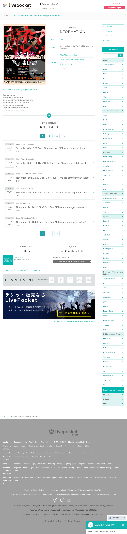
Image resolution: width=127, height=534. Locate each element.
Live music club (22, 270)
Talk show (106, 175)
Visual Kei (106, 102)
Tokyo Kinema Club (70, 55)
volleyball (106, 235)
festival (105, 348)
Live (104, 180)
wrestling (106, 240)
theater (105, 120)
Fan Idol (106, 152)
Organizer (109, 41)
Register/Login (114, 8)
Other (105, 106)
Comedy (106, 134)
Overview (109, 27)
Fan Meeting (107, 157)
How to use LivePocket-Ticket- (61, 490)
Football (106, 226)
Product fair (107, 339)
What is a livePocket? (50, 4)
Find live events (48, 8)
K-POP (105, 92)
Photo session (108, 171)
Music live (107, 395)
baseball (106, 221)
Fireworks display (109, 352)
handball (106, 258)
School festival (108, 376)
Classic (105, 97)
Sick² (61, 40)
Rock (105, 69)
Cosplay (106, 325)
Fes (104, 78)
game (105, 302)
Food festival (107, 366)
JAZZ (105, 88)
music (105, 60)
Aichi (61, 64)
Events (106, 399)
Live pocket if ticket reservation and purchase (17, 5)
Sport (105, 217)
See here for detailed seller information (72, 261)
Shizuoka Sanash (69, 64)
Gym (104, 283)
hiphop (105, 83)
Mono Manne (107, 138)
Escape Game (108, 311)
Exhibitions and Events (112, 334)
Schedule (109, 31)
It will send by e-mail (88, 280)
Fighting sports (108, 249)
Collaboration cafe (109, 198)
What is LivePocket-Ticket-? (34, 490)
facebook (61, 280)
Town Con (106, 357)
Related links (110, 36)
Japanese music (108, 65)
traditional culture (109, 129)
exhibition (106, 166)
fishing (105, 306)
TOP (4, 416)
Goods (105, 184)
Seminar (106, 362)
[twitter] (56, 500)
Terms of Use (47, 494)
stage (105, 115)
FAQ (115, 494)
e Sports (106, 253)
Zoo (104, 288)
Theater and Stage (110, 111)
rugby (105, 230)
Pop (104, 74)
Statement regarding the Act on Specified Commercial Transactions (83, 494)
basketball (106, 263)
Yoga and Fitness (109, 279)
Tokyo (62, 55)
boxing (105, 244)
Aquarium (106, 292)
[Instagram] (70, 500)
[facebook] (63, 500)
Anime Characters (110, 194)
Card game (107, 297)
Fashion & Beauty (109, 320)
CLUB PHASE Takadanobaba (74, 60)
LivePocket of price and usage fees (23, 494)
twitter (51, 280)
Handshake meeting (110, 161)
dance (105, 143)
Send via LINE (79, 280)
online (105, 403)
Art (104, 371)
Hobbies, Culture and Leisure (7, 471)
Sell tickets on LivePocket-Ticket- (91, 490)
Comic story (107, 124)
